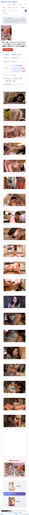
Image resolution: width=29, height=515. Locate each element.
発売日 (24, 7)
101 (20, 4)
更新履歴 (16, 514)
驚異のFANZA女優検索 (9, 2)
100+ (14, 4)
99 (9, 4)
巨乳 (9, 7)
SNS (4, 10)
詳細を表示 (8, 84)
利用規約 (2, 514)
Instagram (15, 512)
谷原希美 (9, 18)
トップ (4, 18)
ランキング (16, 7)
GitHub (20, 512)
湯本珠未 (18, 54)
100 (4, 7)
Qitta (9, 512)
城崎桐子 (7, 54)
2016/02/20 (15, 57)
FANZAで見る (8, 49)
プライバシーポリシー (8, 514)
